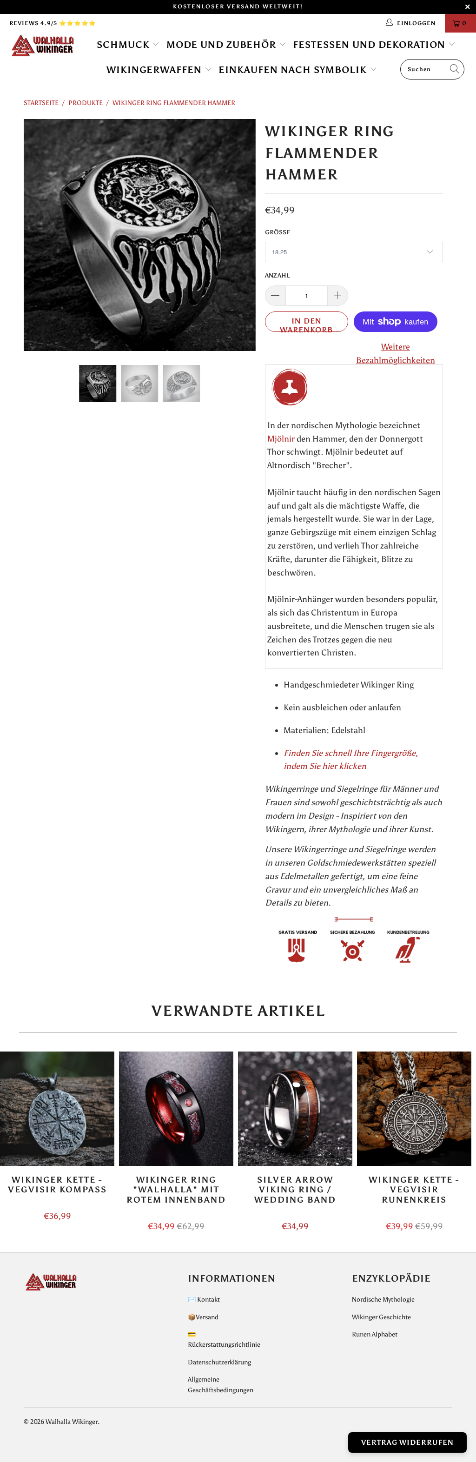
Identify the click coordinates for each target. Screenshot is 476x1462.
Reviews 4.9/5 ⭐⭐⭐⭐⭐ (52, 23)
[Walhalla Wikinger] (42, 46)
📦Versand (203, 1317)
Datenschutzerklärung (219, 1362)
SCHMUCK (124, 44)
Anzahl (277, 275)
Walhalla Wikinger (72, 1422)
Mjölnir (281, 439)
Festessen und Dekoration (370, 44)
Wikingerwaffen (155, 69)
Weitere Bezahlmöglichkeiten (395, 353)
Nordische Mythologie (383, 1299)
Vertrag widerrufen (407, 1442)
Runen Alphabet (374, 1334)
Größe (277, 232)
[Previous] (36, 235)
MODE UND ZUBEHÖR (222, 44)
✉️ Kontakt (204, 1299)
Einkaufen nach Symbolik (294, 69)
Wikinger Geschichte (381, 1317)
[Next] (243, 235)
